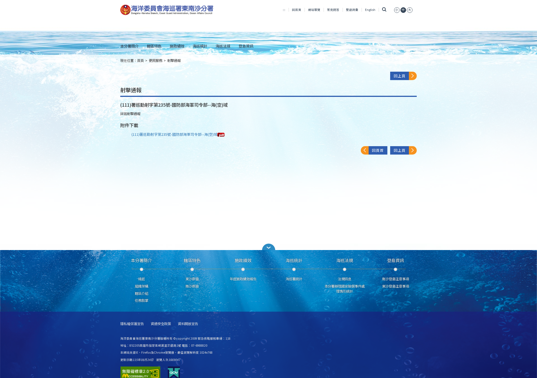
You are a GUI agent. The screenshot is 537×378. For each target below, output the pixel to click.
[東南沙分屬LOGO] (166, 10)
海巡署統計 (294, 278)
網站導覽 (314, 10)
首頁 (140, 60)
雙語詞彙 (352, 10)
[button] (268, 247)
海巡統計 (200, 46)
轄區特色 (154, 46)
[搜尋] (384, 10)
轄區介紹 (141, 293)
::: (284, 10)
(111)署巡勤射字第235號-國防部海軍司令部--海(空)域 (174, 134)
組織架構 (141, 286)
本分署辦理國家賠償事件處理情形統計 (344, 289)
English (370, 10)
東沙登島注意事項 (395, 286)
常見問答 (333, 10)
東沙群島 (192, 278)
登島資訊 (246, 46)
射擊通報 (174, 60)
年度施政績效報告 (243, 278)
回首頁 (296, 10)
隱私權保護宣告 (132, 323)
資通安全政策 (161, 323)
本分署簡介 (129, 46)
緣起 (141, 278)
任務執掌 (141, 300)
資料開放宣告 (188, 323)
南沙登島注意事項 (395, 278)
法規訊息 (344, 278)
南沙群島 (192, 286)
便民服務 (155, 60)
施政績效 (177, 46)
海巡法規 (223, 46)
